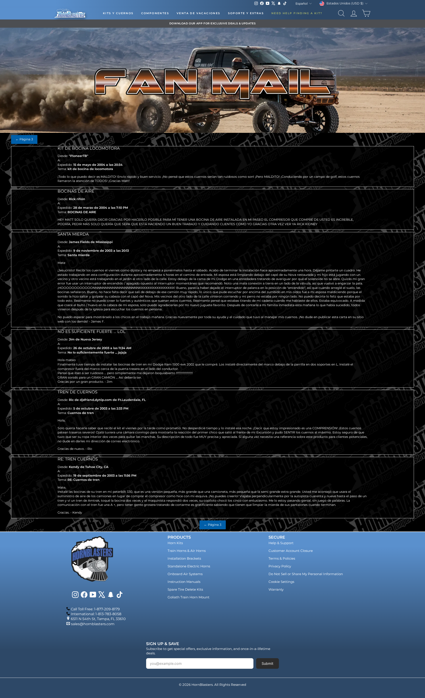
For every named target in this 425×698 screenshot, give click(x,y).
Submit (267, 663)
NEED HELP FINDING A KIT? (297, 13)
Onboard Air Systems (185, 574)
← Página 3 (24, 139)
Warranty (276, 589)
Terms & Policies (282, 558)
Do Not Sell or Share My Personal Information (306, 574)
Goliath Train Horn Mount (188, 597)
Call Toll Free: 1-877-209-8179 (95, 609)
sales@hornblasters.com (92, 624)
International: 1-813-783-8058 (96, 614)
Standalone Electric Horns (189, 566)
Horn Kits (175, 543)
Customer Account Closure (291, 551)
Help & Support (281, 543)
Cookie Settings (281, 582)
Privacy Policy (280, 566)
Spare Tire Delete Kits (185, 589)
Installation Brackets (184, 558)
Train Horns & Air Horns (187, 551)
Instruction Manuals (184, 582)
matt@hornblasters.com (81, 160)
